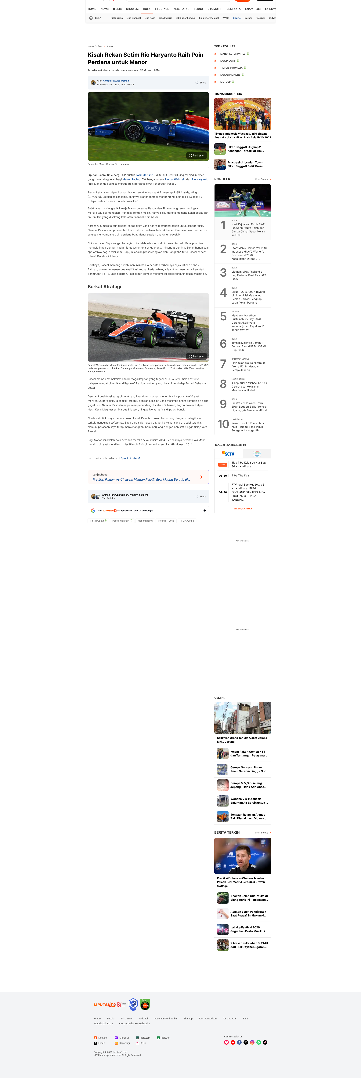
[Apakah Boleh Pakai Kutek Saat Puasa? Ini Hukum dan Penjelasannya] (223, 913)
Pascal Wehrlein (175, 179)
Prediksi (260, 17)
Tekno (198, 8)
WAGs (225, 17)
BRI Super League (185, 17)
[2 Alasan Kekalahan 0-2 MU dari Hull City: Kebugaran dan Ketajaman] (223, 945)
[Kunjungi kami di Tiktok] (265, 1042)
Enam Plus (253, 8)
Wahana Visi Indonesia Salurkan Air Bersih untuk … (249, 800)
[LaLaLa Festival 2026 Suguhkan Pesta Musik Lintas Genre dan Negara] (223, 929)
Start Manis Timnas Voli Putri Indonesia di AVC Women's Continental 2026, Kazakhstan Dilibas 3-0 (249, 253)
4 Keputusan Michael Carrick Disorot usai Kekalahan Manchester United (249, 386)
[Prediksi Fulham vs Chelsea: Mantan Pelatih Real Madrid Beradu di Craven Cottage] (242, 856)
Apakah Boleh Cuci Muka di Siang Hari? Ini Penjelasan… (249, 897)
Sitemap (188, 1018)
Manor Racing (131, 179)
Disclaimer (127, 1018)
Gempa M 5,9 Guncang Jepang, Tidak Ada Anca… (248, 785)
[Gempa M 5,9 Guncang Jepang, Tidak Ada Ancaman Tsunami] (223, 785)
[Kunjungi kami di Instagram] (252, 1042)
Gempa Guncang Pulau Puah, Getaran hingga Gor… (249, 769)
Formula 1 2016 (145, 175)
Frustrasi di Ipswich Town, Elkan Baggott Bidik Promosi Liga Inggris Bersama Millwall (249, 406)
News (105, 8)
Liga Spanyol (134, 17)
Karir (245, 1018)
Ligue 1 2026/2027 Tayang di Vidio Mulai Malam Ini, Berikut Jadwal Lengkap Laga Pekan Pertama (248, 297)
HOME (92, 8)
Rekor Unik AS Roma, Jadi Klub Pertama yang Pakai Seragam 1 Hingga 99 (248, 426)
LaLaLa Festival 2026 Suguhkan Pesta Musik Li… (248, 929)
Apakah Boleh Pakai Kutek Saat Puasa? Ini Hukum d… (248, 913)
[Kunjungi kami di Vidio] (226, 1042)
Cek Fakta (233, 8)
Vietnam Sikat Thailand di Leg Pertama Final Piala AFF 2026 (249, 275)
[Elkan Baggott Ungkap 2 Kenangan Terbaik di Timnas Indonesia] (220, 149)
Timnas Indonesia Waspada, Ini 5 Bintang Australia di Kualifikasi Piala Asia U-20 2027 (242, 135)
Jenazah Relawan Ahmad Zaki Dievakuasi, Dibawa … (248, 816)
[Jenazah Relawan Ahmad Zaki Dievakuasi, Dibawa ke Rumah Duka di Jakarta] (223, 816)
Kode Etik (143, 1018)
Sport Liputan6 (130, 458)
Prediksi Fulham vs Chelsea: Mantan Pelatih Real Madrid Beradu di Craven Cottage (241, 881)
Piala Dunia (117, 17)
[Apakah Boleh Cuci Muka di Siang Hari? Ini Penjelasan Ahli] (223, 898)
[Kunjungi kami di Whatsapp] (258, 1042)
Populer (222, 179)
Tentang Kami (230, 1018)
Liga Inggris (165, 17)
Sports (237, 17)
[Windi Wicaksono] (98, 496)
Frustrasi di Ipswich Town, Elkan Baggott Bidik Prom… (246, 164)
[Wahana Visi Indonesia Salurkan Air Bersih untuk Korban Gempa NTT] (223, 801)
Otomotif (215, 8)
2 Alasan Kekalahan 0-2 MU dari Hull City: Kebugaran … (249, 945)
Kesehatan (181, 8)
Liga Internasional (209, 17)
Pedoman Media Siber (166, 1018)
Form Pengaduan (208, 1018)
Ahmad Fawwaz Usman (116, 80)
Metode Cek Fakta (103, 1023)
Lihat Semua (261, 179)
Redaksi (111, 1018)
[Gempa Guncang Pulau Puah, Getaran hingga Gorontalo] (223, 769)
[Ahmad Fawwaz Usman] (93, 82)
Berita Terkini (227, 832)
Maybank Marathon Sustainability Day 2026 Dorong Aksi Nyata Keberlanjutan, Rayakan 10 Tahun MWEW (248, 322)
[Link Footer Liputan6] (110, 1004)
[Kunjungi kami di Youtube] (233, 1042)
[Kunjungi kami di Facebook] (239, 1042)
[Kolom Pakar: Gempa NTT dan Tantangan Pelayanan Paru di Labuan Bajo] (223, 753)
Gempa (219, 698)
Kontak (97, 1018)
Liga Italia (150, 17)
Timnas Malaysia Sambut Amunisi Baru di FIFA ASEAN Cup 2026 (249, 346)
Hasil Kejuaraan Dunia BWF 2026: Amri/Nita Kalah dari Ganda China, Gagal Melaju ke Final (248, 230)
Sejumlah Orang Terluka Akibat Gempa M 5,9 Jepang (242, 739)
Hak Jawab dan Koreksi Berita (134, 1023)
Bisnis (117, 8)
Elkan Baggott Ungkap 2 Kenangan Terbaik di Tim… (246, 149)
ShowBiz (132, 8)
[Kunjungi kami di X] (246, 1042)
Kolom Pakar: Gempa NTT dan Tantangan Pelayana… (248, 753)
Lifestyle (162, 8)
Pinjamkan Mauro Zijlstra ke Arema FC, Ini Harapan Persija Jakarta (248, 366)
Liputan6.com (120, 1052)
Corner (248, 17)
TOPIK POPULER (224, 46)
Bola (146, 8)
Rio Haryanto (200, 179)
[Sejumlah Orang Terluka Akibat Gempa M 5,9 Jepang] (242, 718)
